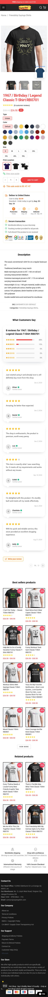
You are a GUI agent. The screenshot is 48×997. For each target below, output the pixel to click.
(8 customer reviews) (22, 105)
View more (24, 747)
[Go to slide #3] (37, 85)
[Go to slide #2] (24, 85)
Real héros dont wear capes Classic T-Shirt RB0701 (33, 612)
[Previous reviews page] (31, 565)
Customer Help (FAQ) (10, 950)
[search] (40, 7)
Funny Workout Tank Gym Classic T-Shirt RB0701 (33, 649)
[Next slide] (43, 48)
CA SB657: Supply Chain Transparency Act (18, 924)
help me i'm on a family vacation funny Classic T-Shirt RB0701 (12, 649)
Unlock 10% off (5, 986)
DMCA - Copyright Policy (11, 921)
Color (5, 122)
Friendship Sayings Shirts (20, 15)
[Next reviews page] (43, 565)
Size (4, 147)
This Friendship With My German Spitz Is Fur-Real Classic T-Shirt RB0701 (34, 828)
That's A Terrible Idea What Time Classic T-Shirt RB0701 (35, 786)
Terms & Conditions (9, 914)
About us (5, 911)
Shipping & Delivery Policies (12, 936)
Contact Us (6, 946)
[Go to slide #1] (11, 85)
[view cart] (44, 7)
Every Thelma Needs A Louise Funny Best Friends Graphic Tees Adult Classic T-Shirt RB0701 (11, 789)
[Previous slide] (4, 48)
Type (5, 114)
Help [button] (43, 994)
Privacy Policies (8, 918)
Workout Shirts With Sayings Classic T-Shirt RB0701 (11, 687)
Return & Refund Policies (11, 943)
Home (3, 15)
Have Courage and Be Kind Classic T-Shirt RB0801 (33, 731)
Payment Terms (8, 939)
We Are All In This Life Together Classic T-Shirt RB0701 (12, 828)
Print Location (8, 160)
